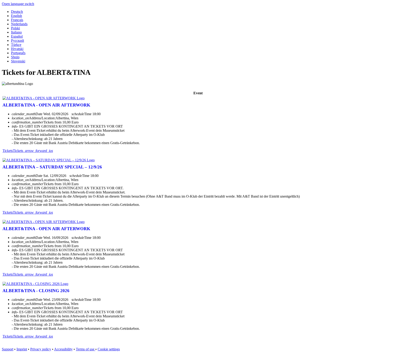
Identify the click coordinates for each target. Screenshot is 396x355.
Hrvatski (17, 49)
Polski (15, 28)
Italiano (16, 32)
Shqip (15, 57)
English (16, 16)
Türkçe (16, 45)
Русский (17, 40)
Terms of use (85, 349)
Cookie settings (109, 349)
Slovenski (18, 61)
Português (18, 53)
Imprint (21, 349)
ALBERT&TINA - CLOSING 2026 (36, 290)
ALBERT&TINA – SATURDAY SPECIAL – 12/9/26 (52, 167)
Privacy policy (40, 349)
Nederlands (19, 24)
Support (7, 349)
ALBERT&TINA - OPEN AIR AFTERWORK (46, 105)
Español (17, 36)
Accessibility (63, 349)
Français (17, 20)
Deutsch (17, 12)
